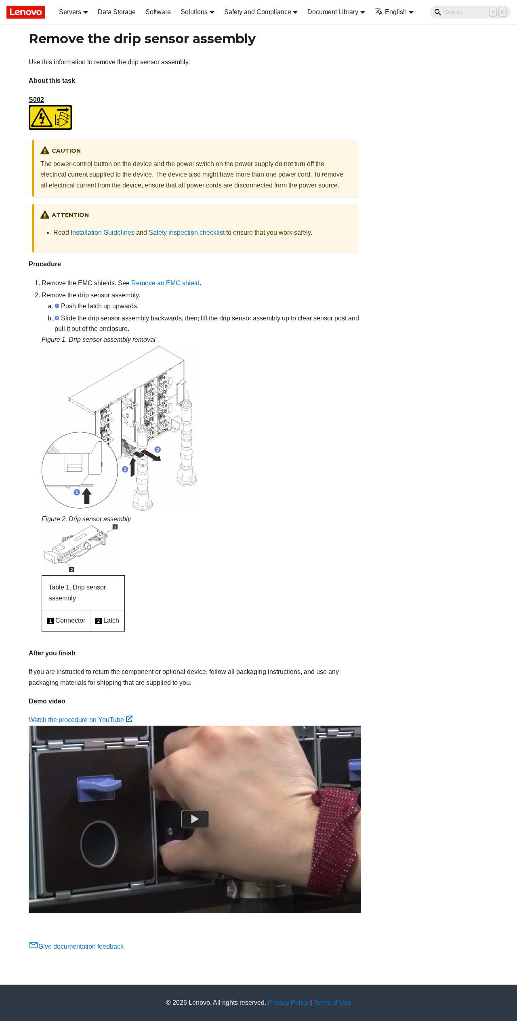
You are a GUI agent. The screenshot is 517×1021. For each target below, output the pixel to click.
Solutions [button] (194, 11)
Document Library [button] (332, 11)
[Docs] (27, 12)
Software (158, 11)
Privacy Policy (288, 1002)
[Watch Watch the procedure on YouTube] (195, 819)
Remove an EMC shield (165, 283)
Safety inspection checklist (187, 232)
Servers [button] (70, 11)
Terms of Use (332, 1002)
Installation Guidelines (103, 232)
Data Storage (117, 11)
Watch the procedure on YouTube (76, 719)
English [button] (396, 11)
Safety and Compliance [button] (257, 11)
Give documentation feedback (81, 946)
